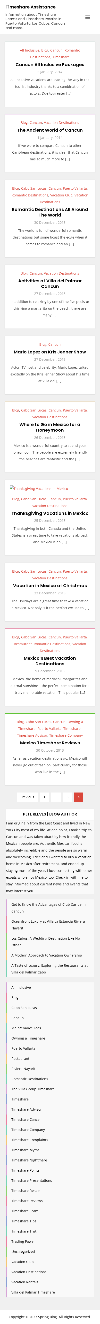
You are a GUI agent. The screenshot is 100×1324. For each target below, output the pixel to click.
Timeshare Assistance (31, 7)
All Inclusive (29, 50)
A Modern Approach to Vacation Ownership (46, 955)
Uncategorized (23, 1251)
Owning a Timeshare (28, 1038)
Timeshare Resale (25, 1190)
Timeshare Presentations (31, 1180)
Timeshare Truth (25, 1231)
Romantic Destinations (30, 195)
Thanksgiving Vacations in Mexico (50, 513)
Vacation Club (61, 195)
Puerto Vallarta (75, 188)
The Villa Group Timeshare (33, 1089)
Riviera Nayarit (23, 1068)
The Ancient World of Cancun (50, 130)
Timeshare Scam (24, 1211)
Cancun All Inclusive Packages (50, 64)
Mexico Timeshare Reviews (50, 743)
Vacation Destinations (61, 122)
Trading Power (23, 1241)
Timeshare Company (66, 735)
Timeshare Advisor (32, 735)
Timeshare (61, 57)
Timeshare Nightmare (29, 1160)
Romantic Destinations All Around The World (50, 212)
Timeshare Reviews (27, 1200)
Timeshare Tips (23, 1221)
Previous (27, 797)
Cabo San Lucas (34, 188)
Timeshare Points (25, 1170)
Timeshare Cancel (26, 1119)
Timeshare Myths (25, 1150)
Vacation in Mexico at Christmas (50, 586)
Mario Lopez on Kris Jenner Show (50, 352)
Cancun (56, 50)
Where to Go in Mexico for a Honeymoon (49, 427)
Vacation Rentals (24, 1282)
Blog (44, 50)
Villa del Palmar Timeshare (33, 1292)
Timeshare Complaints (29, 1139)
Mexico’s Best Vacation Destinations (50, 661)
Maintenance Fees (26, 1028)
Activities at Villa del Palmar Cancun (50, 283)
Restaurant (23, 644)
